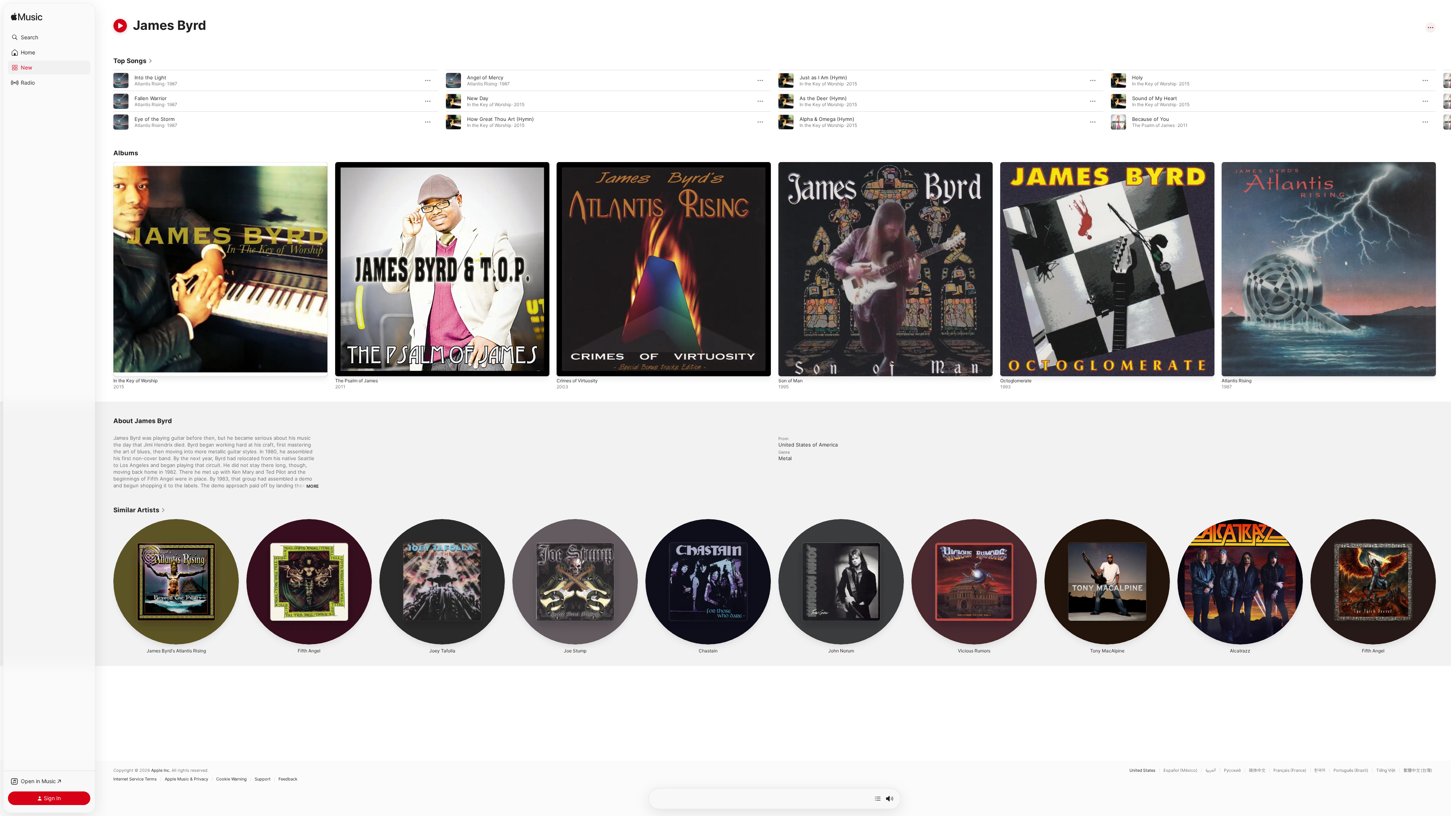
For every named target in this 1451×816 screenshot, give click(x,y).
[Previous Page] (106, 101)
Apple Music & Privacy (186, 779)
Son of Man (792, 165)
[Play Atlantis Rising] (1231, 366)
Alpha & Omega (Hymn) (827, 119)
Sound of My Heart (1154, 98)
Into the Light (150, 77)
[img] (26, 17)
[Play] (120, 25)
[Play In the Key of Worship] (122, 366)
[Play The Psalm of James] (344, 366)
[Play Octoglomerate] (1009, 366)
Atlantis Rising (1238, 165)
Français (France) (1289, 770)
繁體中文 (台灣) (1417, 770)
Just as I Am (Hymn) (823, 77)
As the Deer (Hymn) (823, 98)
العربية (1210, 770)
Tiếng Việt (1385, 770)
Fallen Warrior (151, 98)
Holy (1137, 77)
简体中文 (1257, 770)
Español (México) (1180, 770)
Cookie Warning (231, 779)
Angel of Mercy (485, 77)
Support (263, 779)
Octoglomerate (1017, 165)
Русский (1232, 770)
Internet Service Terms (135, 779)
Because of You (1150, 119)
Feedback (287, 779)
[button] (49, 37)
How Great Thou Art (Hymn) (500, 119)
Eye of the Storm (155, 119)
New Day (477, 98)
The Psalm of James (358, 165)
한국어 (1320, 770)
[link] (133, 61)
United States (1142, 770)
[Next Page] (1443, 101)
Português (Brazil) (1350, 770)
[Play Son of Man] (788, 366)
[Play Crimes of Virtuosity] (566, 366)
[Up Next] (877, 798)
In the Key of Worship (138, 165)
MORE (312, 486)
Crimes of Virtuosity (580, 165)
